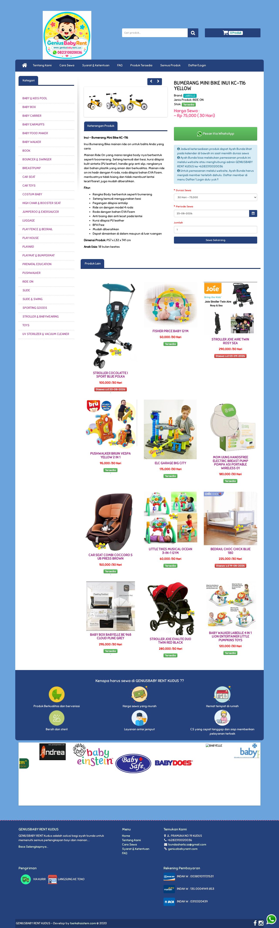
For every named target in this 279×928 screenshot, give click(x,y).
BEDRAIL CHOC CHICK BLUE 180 (230, 551)
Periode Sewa (184, 206)
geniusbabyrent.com (182, 849)
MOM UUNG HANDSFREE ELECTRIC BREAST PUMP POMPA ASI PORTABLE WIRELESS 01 (230, 462)
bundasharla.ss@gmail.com (187, 844)
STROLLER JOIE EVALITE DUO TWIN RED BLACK (170, 641)
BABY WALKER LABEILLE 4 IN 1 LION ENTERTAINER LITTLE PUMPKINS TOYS (230, 636)
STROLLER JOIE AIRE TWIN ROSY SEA (230, 341)
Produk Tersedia (142, 65)
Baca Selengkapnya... (33, 847)
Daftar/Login (197, 65)
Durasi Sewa (183, 190)
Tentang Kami (43, 65)
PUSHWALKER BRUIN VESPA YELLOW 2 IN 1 (110, 455)
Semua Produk (171, 65)
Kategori (28, 80)
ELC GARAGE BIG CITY (170, 463)
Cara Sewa (68, 65)
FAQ (120, 65)
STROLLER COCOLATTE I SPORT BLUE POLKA (110, 375)
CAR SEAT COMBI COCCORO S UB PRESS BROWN (110, 557)
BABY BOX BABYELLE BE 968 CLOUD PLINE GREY (110, 636)
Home (126, 836)
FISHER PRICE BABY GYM (171, 331)
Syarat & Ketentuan (96, 65)
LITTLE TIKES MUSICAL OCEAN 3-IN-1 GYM (170, 551)
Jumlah (178, 222)
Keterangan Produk (100, 126)
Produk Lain (92, 263)
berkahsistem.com (83, 923)
